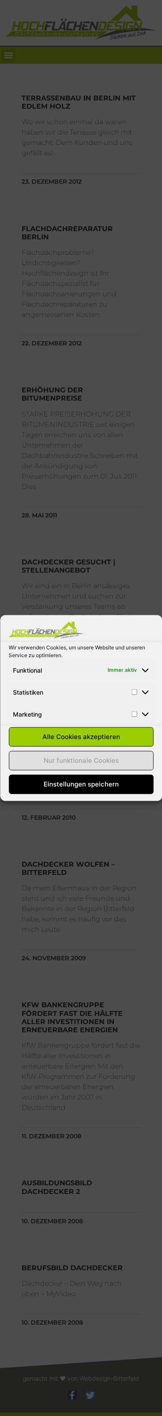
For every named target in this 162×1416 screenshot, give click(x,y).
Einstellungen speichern (81, 784)
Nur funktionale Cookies (81, 760)
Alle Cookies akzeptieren (81, 737)
